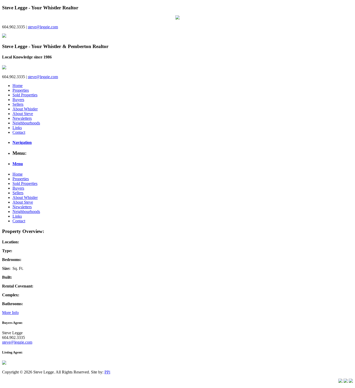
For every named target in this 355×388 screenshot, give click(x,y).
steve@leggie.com (43, 27)
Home (17, 85)
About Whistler (25, 109)
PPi (107, 372)
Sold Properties (24, 95)
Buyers (18, 99)
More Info (10, 312)
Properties (20, 90)
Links (17, 127)
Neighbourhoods (26, 123)
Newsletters (22, 118)
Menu (17, 164)
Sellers (17, 104)
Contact (18, 132)
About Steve (22, 113)
